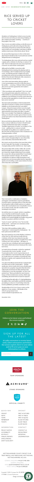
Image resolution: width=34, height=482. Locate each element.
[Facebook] (8, 323)
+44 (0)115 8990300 (21, 466)
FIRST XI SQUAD (23, 418)
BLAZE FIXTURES (23, 420)
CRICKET (4, 413)
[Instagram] (15, 323)
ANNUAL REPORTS (7, 436)
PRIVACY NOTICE (6, 430)
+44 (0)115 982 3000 (23, 460)
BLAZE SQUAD (22, 424)
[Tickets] (27, 3)
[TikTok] (25, 323)
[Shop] (31, 3)
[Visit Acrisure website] (17, 383)
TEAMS (3, 418)
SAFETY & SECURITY (7, 441)
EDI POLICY (4, 434)
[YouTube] (22, 323)
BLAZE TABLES (22, 422)
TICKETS (3, 422)
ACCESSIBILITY (5, 432)
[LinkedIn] (18, 323)
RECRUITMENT (22, 432)
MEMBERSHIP (5, 420)
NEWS (3, 415)
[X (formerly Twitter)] (12, 323)
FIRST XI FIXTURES (23, 413)
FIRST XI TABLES (23, 415)
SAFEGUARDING (6, 438)
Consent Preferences (13, 474)
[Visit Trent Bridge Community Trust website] (17, 397)
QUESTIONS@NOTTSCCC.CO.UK (19, 464)
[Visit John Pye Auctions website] (17, 370)
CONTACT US (22, 430)
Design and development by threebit (23, 476)
